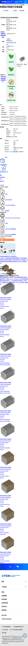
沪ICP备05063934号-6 (16, 638)
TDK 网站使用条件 (6, 626)
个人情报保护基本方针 (18, 626)
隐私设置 (4, 632)
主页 (3, 4)
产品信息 (5, 4)
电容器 (8, 4)
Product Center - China (19, 2)
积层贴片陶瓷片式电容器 (15, 4)
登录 (16, 151)
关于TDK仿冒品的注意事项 (16, 629)
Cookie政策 (5, 629)
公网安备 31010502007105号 (10, 640)
